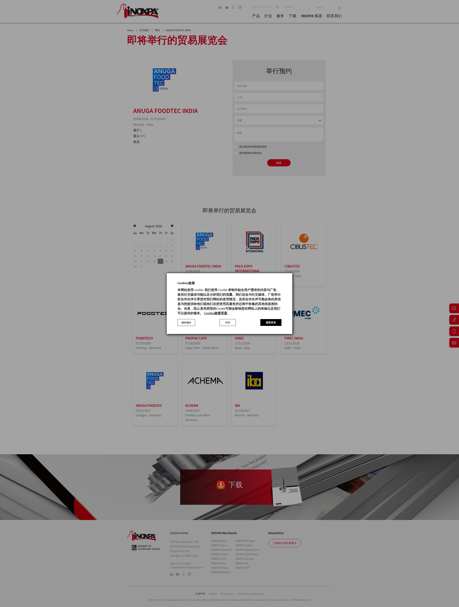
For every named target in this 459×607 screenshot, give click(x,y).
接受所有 (271, 322)
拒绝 (227, 322)
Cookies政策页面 (215, 313)
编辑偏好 (186, 322)
